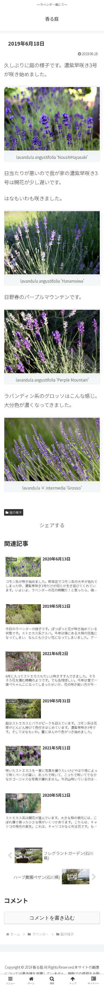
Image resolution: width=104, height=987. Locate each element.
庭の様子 (16, 512)
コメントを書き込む (52, 918)
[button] (93, 802)
